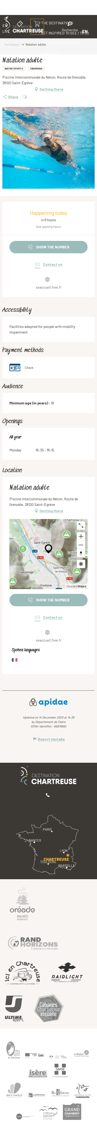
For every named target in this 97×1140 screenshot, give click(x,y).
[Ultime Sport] (14, 1009)
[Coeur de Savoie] (48, 1113)
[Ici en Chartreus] (22, 972)
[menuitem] (60, 42)
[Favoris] (54, 31)
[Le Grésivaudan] (36, 1095)
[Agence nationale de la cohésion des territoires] (58, 1056)
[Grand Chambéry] (72, 1111)
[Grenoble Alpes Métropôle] (82, 1090)
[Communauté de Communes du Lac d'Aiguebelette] (25, 1116)
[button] (70, 27)
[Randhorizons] (33, 942)
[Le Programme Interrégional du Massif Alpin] (34, 1055)
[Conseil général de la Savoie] (60, 1070)
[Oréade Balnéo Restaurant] (22, 904)
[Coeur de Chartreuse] (14, 1090)
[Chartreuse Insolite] (48, 1009)
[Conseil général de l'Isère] (38, 1073)
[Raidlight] (67, 973)
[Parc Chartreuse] (13, 1050)
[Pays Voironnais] (60, 1093)
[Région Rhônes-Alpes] (81, 1053)
